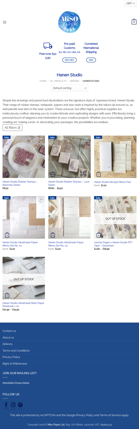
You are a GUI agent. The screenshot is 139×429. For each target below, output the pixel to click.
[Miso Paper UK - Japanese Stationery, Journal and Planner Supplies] (69, 22)
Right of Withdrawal (15, 363)
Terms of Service (110, 415)
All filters (11, 127)
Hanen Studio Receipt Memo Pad (112, 182)
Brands (74, 81)
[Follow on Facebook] (6, 405)
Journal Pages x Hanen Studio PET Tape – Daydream (113, 244)
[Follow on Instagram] (13, 405)
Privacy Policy (11, 357)
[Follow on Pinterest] (20, 405)
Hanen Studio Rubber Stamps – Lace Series (69, 183)
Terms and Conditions (16, 350)
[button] (5, 22)
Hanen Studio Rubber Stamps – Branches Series (20, 183)
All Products (58, 81)
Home (43, 81)
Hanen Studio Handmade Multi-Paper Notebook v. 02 (23, 305)
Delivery (8, 344)
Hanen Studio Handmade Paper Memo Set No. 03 (66, 244)
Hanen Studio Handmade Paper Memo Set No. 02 (20, 244)
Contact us (9, 331)
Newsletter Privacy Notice (16, 382)
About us (8, 337)
